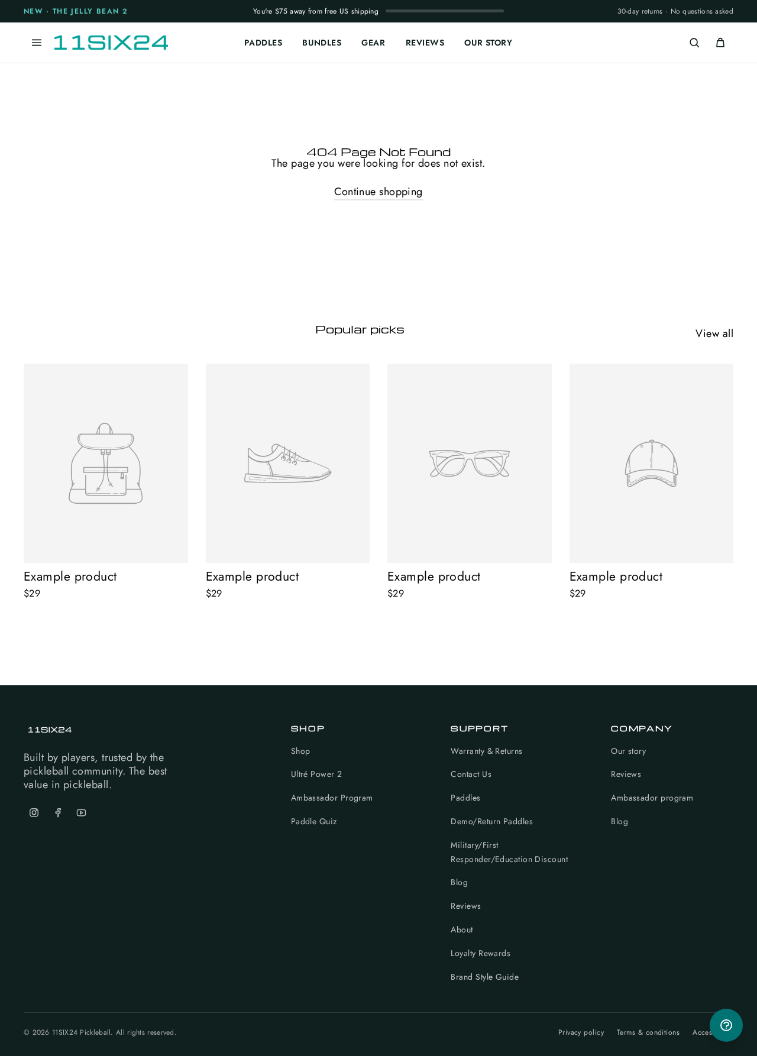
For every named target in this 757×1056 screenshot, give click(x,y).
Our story (628, 751)
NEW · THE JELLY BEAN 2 (76, 11)
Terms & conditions (648, 1033)
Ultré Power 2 (316, 774)
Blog (459, 882)
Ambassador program (652, 798)
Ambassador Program (332, 798)
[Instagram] (34, 813)
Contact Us (471, 774)
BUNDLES (321, 42)
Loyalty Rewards (480, 953)
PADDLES (263, 42)
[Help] (726, 1025)
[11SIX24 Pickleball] (111, 42)
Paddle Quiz (314, 821)
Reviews (466, 906)
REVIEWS (425, 42)
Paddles (465, 798)
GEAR (373, 42)
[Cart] (720, 43)
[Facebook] (57, 813)
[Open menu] (37, 43)
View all (714, 333)
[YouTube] (81, 813)
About (462, 929)
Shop (300, 751)
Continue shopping (378, 191)
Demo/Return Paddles (492, 821)
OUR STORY (488, 42)
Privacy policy (581, 1033)
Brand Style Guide (485, 977)
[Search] (694, 43)
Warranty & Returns (486, 751)
